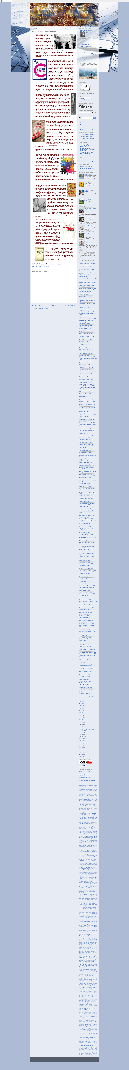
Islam (80, 922)
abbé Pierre (89, 785)
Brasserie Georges (90, 823)
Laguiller (95, 931)
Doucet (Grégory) (85, 874)
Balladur (88, 805)
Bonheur (86, 821)
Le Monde (87, 934)
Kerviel (87, 927)
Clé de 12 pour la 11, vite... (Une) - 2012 (87, 365)
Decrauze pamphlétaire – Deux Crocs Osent (53, 6)
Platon (92, 984)
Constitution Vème (89, 852)
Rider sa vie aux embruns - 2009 (86, 617)
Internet (92, 921)
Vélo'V (93, 1048)
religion (87, 1003)
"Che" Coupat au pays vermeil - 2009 (87, 356)
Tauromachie (94, 1030)
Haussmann (91, 909)
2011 (81, 745)
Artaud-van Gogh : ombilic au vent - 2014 (87, 288)
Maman (87, 944)
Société (87, 1024)
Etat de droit (87, 885)
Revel (91, 1004)
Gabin (82, 899)
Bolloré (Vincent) (94, 819)
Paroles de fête (91, 979)
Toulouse (84, 1036)
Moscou (82, 962)
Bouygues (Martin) (93, 822)
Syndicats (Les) (82, 1029)
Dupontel (84, 878)
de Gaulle (81, 867)
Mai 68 (87, 943)
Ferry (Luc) (87, 890)
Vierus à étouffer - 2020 (84, 679)
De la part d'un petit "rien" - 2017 (86, 391)
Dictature (95, 872)
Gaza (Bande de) (92, 900)
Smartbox (82, 1024)
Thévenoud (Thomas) (82, 1034)
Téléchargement (81, 1032)
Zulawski (90, 1054)
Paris (90, 978)
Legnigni (86, 937)
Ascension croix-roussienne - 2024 (86, 289)
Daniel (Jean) (81, 864)
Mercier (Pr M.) (94, 951)
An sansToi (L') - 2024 (83, 280)
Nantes (80, 965)
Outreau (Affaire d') (89, 975)
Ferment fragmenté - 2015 (84, 437)
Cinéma (90, 840)
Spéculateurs (87, 1025)
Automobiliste (84, 803)
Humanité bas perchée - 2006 (85, 474)
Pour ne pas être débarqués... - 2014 (87, 585)
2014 (81, 740)
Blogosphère (92, 817)
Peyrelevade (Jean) (82, 984)
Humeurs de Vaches (83, 773)
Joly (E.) (86, 925)
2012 (81, 743)
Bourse (85, 822)
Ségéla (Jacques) (91, 1020)
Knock (80, 929)
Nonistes (84, 969)
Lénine (89, 937)
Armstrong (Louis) (93, 798)
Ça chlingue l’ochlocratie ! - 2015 (86, 331)
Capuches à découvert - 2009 (85, 342)
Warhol (88, 1052)
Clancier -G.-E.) (89, 842)
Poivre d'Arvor (90, 985)
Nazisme (81, 966)
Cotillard (88, 856)
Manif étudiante (92, 944)
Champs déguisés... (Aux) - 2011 (86, 353)
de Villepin (86, 867)
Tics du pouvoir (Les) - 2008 (85, 646)
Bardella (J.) (81, 808)
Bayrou (88, 809)
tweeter (89, 1044)
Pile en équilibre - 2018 (84, 576)
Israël (86, 922)
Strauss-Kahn (85, 1026)
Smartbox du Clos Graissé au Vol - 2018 (87, 631)
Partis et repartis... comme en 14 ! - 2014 (87, 570)
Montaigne (94, 959)
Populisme (81, 990)
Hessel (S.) (83, 912)
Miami (84, 953)
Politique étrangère (83, 988)
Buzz (80, 827)
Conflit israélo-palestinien (87, 851)
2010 (81, 747)
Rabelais (87, 997)
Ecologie (91, 879)
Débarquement (81, 868)
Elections (95, 881)
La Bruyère (85, 930)
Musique (85, 964)
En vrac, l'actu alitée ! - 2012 (85, 421)
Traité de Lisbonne (83, 1038)
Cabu (91, 827)
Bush (96, 826)
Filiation (82, 891)
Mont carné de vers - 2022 (84, 532)
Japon (88, 924)
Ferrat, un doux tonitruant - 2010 (86, 439)
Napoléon (83, 965)
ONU (33, 266)
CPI (83, 859)
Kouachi (82, 929)
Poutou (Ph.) (85, 991)
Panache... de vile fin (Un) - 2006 (86, 558)
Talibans (88, 1029)
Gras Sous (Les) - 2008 (84, 460)
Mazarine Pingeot (82, 948)
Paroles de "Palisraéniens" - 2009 (86, 568)
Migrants (80, 956)
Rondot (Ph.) (87, 1008)
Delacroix (91, 869)
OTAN (80, 975)
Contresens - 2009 (83, 375)
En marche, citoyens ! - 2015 (85, 416)
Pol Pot (95, 985)
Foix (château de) (83, 892)
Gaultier (85, 900)
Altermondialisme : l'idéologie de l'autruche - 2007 (86, 273)
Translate (89, 100)
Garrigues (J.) (90, 899)
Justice (80, 927)
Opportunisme (81, 974)
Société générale (93, 1024)
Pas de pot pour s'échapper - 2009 (86, 571)
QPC (80, 997)
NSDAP (87, 970)
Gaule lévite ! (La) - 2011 (84, 453)
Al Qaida (89, 790)
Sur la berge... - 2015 (83, 635)
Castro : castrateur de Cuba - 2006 (86, 349)
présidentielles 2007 (91, 992)
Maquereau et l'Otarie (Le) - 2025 (86, 518)
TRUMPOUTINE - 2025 (84, 662)
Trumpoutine (86, 1042)
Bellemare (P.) (81, 812)
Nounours (87, 969)
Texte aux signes (91, 1033)
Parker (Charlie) (94, 978)
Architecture (81, 798)
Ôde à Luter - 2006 (83, 545)
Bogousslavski (81, 819)
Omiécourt (85, 971)
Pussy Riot (90, 996)
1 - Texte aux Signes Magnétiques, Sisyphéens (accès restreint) (86, 145)
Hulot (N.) (82, 917)
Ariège (85, 798)
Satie (93, 1016)
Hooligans (95, 915)
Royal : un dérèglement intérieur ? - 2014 (87, 620)
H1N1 (86, 907)
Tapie (88, 1030)
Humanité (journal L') (93, 917)
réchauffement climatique (84, 1001)
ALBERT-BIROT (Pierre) (85, 44)
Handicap (61, 264)
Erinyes (83, 885)
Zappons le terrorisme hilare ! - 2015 (87, 696)
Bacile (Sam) (90, 804)
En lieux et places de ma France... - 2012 (87, 414)
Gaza (88, 900)
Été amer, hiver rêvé (88, 174)
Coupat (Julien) (85, 857)
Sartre (91, 1016)
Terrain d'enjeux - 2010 (84, 640)
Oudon (83, 975)
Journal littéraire (94, 925)
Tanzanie (85, 1030)
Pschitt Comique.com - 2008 (85, 599)
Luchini (80, 942)
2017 (81, 717)
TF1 (96, 1033)
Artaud (86, 799)
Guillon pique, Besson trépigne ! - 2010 (87, 465)
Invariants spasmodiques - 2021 (86, 483)
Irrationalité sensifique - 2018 (85, 486)
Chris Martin (86, 840)
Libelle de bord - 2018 (83, 506)
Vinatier (89, 1049)
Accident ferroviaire (87, 786)
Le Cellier (83, 934)
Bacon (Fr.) (95, 804)
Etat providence (91, 885)
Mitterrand (81, 957)
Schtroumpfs (95, 1017)
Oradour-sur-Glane (87, 974)
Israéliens (88, 922)
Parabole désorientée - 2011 (85, 565)
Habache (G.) (90, 907)
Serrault (84, 1021)
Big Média (95, 815)
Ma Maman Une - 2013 (84, 517)
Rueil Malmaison (91, 1009)
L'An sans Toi (82, 59)
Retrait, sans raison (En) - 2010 (85, 612)
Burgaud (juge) (91, 826)
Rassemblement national (89, 999)
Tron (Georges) (88, 1041)
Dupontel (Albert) (89, 878)
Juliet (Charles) (82, 926)
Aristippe (87, 798)
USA (82, 1047)
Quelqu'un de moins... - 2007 (85, 604)
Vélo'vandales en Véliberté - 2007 (86, 676)
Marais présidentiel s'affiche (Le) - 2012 (87, 520)
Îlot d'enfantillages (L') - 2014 (85, 477)
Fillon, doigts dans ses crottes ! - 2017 (87, 442)
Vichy (96, 1048)
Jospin (89, 925)
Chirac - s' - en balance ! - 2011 (85, 361)
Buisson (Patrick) (85, 826)
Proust (83, 996)
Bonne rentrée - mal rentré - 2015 (86, 320)
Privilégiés (88, 995)
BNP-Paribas (81, 818)
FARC (96, 887)
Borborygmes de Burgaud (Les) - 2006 (87, 323)
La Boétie (80, 930)
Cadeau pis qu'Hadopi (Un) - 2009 (86, 333)
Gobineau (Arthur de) (92, 903)
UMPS (96, 1044)
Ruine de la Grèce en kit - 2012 (85, 622)
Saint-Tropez (91, 1013)
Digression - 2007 (82, 402)
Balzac (92, 805)
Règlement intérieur (82, 1003)
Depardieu (80, 872)
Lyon (87, 942)
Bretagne (85, 824)
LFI (96, 938)
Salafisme (95, 1013)
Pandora (95, 976)
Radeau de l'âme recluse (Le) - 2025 (87, 606)
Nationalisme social (90, 965)
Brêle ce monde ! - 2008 (84, 326)
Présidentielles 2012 (83, 994)
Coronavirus (83, 855)
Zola (88, 1054)
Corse (93, 855)
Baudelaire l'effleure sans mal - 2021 (87, 307)
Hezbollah (87, 912)
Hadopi (80, 908)
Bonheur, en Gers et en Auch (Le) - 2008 (87, 318)
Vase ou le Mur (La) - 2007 (84, 674)
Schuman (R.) (81, 1019)
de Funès (95, 865)
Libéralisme (88, 939)
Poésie (95, 984)
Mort (80, 962)
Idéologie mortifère (93, 918)
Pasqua (95, 979)
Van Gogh (85, 1048)
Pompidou (95, 988)
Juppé (95, 926)
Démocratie (89, 870)
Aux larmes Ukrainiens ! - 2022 (85, 296)
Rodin (80, 1008)
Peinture (83, 980)
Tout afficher (95, 54)
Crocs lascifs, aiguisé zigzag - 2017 (86, 385)
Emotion (93, 882)
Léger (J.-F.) (94, 935)
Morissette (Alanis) (94, 961)
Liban (85, 939)
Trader (84, 1037)
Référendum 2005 (93, 1001)
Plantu (88, 984)
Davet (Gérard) (86, 865)
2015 (81, 738)
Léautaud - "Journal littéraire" (87, 168)
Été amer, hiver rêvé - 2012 (85, 427)
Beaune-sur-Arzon (94, 809)
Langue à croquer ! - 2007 (84, 496)
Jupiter (92, 926)
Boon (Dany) (81, 822)
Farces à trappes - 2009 (84, 433)
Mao (96, 944)
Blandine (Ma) (87, 817)
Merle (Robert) (84, 952)
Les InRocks (84, 938)
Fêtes (80, 891)
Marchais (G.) (87, 946)
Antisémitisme (88, 796)
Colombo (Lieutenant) (93, 846)
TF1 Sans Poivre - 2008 (84, 644)
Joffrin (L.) (82, 925)
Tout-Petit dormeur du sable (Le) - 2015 (87, 652)
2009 (81, 749)
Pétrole (95, 983)
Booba (95, 821)
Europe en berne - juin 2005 (85, 428)
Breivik (95, 823)
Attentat (84, 801)
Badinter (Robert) (82, 805)
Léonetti (92, 937)
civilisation (81, 842)
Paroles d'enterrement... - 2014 (85, 567)
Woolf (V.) (91, 1053)
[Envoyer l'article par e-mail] (46, 263)
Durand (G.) (94, 878)
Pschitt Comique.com (88, 249)
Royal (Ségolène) (83, 1009)
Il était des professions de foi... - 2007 (87, 475)
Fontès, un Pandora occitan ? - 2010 (87, 444)
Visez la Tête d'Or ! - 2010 (84, 684)
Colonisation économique (83, 847)
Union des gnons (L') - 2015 (85, 671)
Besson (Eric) (81, 814)
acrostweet (93, 786)
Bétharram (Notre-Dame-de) (89, 814)
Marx (88, 947)
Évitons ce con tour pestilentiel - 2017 (87, 431)
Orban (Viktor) (94, 974)
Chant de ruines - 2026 (84, 355)
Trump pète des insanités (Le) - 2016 (87, 664)
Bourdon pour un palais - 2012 (85, 325)
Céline (89, 833)
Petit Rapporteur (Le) (90, 983)
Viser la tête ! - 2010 (83, 682)
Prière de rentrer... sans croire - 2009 (87, 593)
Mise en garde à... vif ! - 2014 (85, 531)
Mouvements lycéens (93, 962)
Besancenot (94, 813)
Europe (87, 886)
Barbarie (89, 806)
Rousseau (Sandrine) (93, 1008)
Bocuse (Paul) (94, 818)
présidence (81, 992)
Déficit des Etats (86, 869)
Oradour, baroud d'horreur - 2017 (86, 549)
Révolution (94, 1004)
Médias (91, 948)
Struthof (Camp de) (83, 1028)
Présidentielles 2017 (92, 994)
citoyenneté (95, 841)
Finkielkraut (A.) (94, 891)
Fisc (79, 892)
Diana (89, 872)
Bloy (96, 817)
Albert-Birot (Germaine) (83, 791)
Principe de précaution (83, 995)
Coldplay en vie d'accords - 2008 (86, 367)
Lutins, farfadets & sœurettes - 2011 (86, 513)
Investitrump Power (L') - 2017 (85, 484)
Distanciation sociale (83, 873)
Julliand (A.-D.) (88, 926)
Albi (96, 791)
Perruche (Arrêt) (38, 266)
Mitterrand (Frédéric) (88, 957)
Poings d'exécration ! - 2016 (85, 581)
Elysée (84, 882)
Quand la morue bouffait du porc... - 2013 (88, 601)
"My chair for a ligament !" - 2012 (86, 534)
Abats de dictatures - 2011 (84, 261)
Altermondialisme (91, 794)
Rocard (95, 1006)
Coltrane (91, 847)
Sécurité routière (85, 1020)
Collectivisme (94, 845)
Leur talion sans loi (88, 182)
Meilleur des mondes (68, 264)
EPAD (80, 883)
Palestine (95, 975)
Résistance (84, 1004)
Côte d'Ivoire (85, 856)
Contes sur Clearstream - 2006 (85, 373)
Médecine (87, 948)
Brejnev (80, 824)
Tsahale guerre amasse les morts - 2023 (87, 668)
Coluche (95, 847)
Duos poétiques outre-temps (87, 161)
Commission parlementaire (84, 849)
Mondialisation (82, 959)
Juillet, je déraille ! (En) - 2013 (85, 495)
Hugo (92, 916)
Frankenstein (81, 895)
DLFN (88, 873)
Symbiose (95, 1028)
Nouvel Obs (91, 969)
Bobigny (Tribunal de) (88, 818)
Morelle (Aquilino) (87, 961)
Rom (82, 1008)
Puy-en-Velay (94, 996)
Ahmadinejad (89, 789)
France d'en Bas (93, 894)
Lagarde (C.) (92, 931)
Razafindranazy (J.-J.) (86, 1000)
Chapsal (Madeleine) (86, 836)
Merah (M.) (81, 951)
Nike (79, 969)
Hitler (85, 913)
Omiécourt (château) (92, 971)
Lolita (92, 940)
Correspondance (89, 855)
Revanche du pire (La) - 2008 (85, 614)
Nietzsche (91, 968)
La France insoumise (91, 930)
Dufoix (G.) (86, 877)
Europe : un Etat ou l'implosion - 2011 (87, 430)
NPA (84, 970)
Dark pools (92, 864)
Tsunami (80, 1044)
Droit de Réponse (91, 874)
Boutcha (88, 822)
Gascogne (95, 899)
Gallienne (85, 899)
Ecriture (81, 881)
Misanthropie (94, 956)
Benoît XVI (92, 812)
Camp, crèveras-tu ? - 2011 (85, 338)
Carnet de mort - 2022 (83, 344)
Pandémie (92, 976)
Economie (95, 879)
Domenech (92, 873)
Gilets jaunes (90, 902)
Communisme (94, 849)
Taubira (90, 1030)
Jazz (90, 924)
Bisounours (81, 817)
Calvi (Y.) (95, 827)
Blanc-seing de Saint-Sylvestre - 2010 (87, 311)
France (85, 894)
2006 (81, 754)
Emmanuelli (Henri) (88, 882)
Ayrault (80, 804)
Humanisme (87, 917)
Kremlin (91, 929)
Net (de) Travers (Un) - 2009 (85, 535)
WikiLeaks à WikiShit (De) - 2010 (86, 695)
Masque (90, 947)
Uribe (80, 1047)
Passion (80, 980)
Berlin (90, 813)
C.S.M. (89, 827)
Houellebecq (81, 916)
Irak (94, 921)
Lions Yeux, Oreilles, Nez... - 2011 (86, 510)
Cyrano (86, 863)
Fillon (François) (87, 891)
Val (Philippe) (86, 1047)
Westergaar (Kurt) (93, 1052)
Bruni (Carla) (91, 824)
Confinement (87, 850)
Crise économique (89, 859)
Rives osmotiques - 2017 (84, 618)
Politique (94, 987)
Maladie (80, 944)
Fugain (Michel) (87, 898)
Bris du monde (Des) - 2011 (85, 328)
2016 (81, 719)
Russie (86, 1011)
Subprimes (90, 1028)
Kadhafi (84, 927)
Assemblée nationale (87, 800)
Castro (83, 832)
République (91, 1003)
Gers (85, 902)
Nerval (96, 966)
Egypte (91, 881)
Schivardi (84, 1017)
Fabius (82, 887)
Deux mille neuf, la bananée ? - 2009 (87, 401)
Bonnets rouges (91, 821)
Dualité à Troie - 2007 (83, 411)
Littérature (89, 940)
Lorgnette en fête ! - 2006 (84, 512)
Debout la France (87, 868)
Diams (87, 872)
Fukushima (93, 898)
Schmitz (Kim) (89, 1017)
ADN (96, 786)
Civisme (84, 842)
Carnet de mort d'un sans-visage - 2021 (87, 346)
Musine (80, 964)
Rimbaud (85, 1006)
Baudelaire (84, 809)
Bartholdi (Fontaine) (90, 808)
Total (82, 1036)
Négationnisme (91, 966)
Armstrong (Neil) (82, 799)
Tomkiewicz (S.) (45, 266)
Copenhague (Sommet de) (87, 854)
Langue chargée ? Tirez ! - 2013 (86, 498)
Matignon (95, 947)
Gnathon (85, 903)
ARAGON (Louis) (84, 48)
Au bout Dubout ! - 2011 (84, 293)
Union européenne (87, 1045)
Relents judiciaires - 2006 (84, 609)
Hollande (89, 913)
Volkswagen (81, 1050)
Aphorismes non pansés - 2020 (85, 283)
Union (80, 1045)
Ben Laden (89, 812)
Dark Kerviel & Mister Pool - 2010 (86, 390)
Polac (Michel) (82, 987)
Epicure (82, 883)
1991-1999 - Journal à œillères (87, 134)
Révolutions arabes (82, 1005)
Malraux (84, 944)
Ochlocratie (81, 971)
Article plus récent (37, 305)
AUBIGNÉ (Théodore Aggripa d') (87, 53)
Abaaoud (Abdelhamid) (82, 785)
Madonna (80, 943)
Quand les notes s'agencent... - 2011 (87, 602)
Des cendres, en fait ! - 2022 (85, 394)
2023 (81, 707)
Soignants (80, 1025)
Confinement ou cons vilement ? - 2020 (87, 371)
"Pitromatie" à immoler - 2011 (85, 579)
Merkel (80, 952)
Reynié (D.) (89, 1005)
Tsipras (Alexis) (94, 1042)
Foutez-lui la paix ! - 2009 (84, 449)
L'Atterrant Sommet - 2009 (84, 501)
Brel (82, 824)
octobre (83, 722)
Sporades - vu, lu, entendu (84, 779)
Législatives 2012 (82, 937)
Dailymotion (93, 863)
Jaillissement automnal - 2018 (85, 490)
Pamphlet (88, 976)
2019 (81, 714)
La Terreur (87, 931)
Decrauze (92, 868)
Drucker (83, 876)
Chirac (92, 838)
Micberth (88, 953)
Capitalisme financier (92, 829)
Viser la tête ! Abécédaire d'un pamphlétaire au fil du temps (87, 128)
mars (82, 734)
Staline (90, 1025)
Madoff (95, 942)
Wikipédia (84, 1053)
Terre (85, 1032)
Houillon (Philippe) (87, 916)
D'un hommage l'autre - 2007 (85, 413)
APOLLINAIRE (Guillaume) (86, 46)
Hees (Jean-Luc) (86, 911)
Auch (90, 801)
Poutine (81, 991)
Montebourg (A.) (82, 960)
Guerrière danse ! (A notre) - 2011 (86, 462)
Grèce (95, 904)
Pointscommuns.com (82, 985)
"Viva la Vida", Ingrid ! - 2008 (85, 685)
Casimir (91, 831)
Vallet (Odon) (94, 1047)
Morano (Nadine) (82, 961)
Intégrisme (81, 921)
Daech (89, 863)
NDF (84, 966)
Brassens (84, 823)
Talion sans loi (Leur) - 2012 (85, 637)
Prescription (95, 991)
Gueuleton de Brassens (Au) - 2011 (86, 464)
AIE (92, 789)
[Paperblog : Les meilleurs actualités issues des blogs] (82, 766)
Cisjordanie (90, 841)
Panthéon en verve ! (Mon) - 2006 (86, 563)
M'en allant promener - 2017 (85, 523)
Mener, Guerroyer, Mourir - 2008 (86, 525)
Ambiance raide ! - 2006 (84, 274)
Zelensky (85, 1054)
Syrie (85, 1029)
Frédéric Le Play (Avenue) (91, 895)
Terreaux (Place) (89, 1032)
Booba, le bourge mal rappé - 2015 (86, 322)
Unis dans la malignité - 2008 (85, 673)
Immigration (81, 920)
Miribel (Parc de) (86, 956)
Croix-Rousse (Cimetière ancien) (85, 862)
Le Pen (91, 934)
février (82, 736)
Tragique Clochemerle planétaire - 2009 (87, 653)
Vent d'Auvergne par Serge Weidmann (87, 780)
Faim (86, 887)
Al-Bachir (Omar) (94, 790)
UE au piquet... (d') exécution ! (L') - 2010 (88, 669)
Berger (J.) (87, 813)
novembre (83, 720)
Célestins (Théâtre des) (83, 833)
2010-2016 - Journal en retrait (87, 138)
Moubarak (86, 962)
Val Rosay (90, 1047)
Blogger (79, 1059)
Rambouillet (83, 999)
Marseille (84, 947)
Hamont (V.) (87, 908)
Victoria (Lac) (81, 1049)
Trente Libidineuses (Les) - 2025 (86, 658)
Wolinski (87, 1053)
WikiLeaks (81, 1053)
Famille (88, 887)
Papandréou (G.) (86, 978)
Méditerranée (94, 948)
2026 (81, 701)
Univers (95, 1045)
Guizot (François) (82, 907)
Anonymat (87, 795)
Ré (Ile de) (94, 1000)
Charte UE (56, 264)
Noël (81, 969)
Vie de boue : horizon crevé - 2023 (86, 677)
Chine (89, 838)
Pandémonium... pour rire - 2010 (86, 560)
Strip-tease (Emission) (93, 1026)
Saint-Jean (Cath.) (89, 1012)
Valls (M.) (81, 1048)
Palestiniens (81, 976)
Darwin (95, 864)
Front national (81, 898)
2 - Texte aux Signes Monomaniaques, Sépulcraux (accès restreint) (87, 149)
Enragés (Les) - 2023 (83, 417)
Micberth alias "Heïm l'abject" (87, 166)
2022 (81, 708)
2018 (81, 715)
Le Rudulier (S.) (84, 935)
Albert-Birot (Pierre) (91, 791)
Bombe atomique (82, 821)
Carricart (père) (86, 831)
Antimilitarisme (81, 796)
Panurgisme (81, 978)
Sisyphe (92, 1022)
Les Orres (88, 938)
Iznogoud (91, 922)
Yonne (94, 1053)
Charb (92, 836)
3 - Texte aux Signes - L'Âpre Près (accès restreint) (86, 153)
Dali (96, 863)
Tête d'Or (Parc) (83, 1033)
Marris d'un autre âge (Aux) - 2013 (86, 521)
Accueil (54, 305)
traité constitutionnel (91, 1037)
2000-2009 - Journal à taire (86, 136)
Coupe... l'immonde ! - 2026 (85, 382)
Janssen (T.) (84, 924)
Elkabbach (80, 882)
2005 (81, 756)
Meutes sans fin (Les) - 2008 (85, 526)
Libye (86, 940)
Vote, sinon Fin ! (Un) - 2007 (85, 693)
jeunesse (93, 924)
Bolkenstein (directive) (87, 819)
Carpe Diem (81, 831)
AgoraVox (85, 789)
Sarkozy (81, 1016)
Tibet (87, 1034)
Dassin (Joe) (81, 865)
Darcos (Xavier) (87, 864)
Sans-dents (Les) (93, 1014)
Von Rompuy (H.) (86, 1050)
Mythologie (95, 964)
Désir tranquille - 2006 (83, 396)
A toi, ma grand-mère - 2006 (85, 291)
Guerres (87, 905)
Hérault (80, 912)
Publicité (87, 996)
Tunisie (83, 1044)
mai (82, 727)
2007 (81, 752)
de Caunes (91, 865)
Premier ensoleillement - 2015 (85, 588)
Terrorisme (94, 1032)
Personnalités (81, 983)
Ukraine (92, 1044)
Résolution (88, 1004)
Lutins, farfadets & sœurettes (88, 200)
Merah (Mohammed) (87, 951)
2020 (81, 712)
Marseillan (80, 947)
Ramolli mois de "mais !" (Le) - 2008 (86, 607)
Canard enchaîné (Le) (89, 828)
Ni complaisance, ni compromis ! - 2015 (87, 537)
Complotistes (81, 850)
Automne (80, 803)
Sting (93, 1025)
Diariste (92, 872)
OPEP (96, 973)
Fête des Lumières (93, 890)
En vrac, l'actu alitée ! (89, 225)
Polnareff (90, 988)
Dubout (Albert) (91, 876)
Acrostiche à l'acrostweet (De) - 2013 (87, 263)
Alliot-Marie (86, 794)
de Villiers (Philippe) (93, 867)
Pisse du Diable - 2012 (84, 578)
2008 (81, 750)
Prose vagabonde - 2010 (84, 595)
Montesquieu (87, 960)
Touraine (95, 1036)
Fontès (88, 892)
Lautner (80, 934)
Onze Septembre (89, 973)
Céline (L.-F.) (94, 833)
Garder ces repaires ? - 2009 (85, 452)
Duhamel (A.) (91, 877)
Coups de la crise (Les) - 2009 (85, 384)
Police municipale (88, 987)
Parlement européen (82, 979)
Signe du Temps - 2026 (84, 628)
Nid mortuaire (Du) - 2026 (84, 539)
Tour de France (90, 1036)
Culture (95, 862)
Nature (95, 965)
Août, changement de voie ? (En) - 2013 (87, 282)
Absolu (92, 785)
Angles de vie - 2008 (83, 276)
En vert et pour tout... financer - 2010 (87, 419)
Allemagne (81, 794)
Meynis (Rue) (90, 952)
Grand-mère (91, 904)
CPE (82, 859)
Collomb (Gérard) (82, 846)
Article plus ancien (70, 305)
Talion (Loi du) (92, 1029)
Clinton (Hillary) (85, 844)
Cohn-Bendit (85, 845)
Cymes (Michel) (81, 863)
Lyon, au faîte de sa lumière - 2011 (86, 515)
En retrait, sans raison (89, 217)
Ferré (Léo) (83, 890)
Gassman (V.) (81, 900)
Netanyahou (81, 968)
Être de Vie (83, 886)
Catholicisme (95, 832)
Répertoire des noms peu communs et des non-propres (87, 125)
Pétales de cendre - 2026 (84, 573)
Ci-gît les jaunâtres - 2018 (84, 364)
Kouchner (86, 929)
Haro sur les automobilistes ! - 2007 (86, 469)
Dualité (87, 876)
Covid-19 (93, 857)
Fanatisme (92, 887)
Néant (87, 966)
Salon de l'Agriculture (83, 1014)
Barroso (85, 808)
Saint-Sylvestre (85, 1013)
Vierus (86, 1049)
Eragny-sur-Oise (87, 883)
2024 (81, 705)
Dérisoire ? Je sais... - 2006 (85, 393)
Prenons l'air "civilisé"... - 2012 (85, 592)
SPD (83, 1025)
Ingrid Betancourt (93, 920)
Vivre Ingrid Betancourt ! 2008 (85, 687)
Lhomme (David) (81, 939)
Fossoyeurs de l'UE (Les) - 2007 (86, 445)
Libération (92, 939)
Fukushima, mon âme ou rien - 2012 (86, 450)
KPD (89, 929)
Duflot (83, 877)
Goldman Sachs (82, 904)
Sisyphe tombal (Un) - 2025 (85, 629)
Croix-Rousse (94, 860)
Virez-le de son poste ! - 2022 (85, 681)
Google (86, 904)
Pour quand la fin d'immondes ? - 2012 (87, 587)
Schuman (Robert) (87, 1019)
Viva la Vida (94, 1049)
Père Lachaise (94, 980)
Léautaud (90, 935)
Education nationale (86, 881)
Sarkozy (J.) (87, 1016)
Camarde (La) (82, 828)
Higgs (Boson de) (92, 912)
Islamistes (83, 922)
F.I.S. (80, 887)
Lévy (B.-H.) (92, 938)
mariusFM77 (70, 1059)
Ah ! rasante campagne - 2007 (85, 265)
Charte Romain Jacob (49, 264)
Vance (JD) (90, 1048)
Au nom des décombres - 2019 (85, 294)
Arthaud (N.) (90, 799)
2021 (81, 710)
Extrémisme (95, 886)
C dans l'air (84, 827)
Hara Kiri (83, 909)
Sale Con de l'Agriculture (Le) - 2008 (86, 623)
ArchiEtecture (94, 796)
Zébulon (82, 1054)
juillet (82, 724)
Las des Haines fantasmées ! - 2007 (86, 500)
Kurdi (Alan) (95, 929)
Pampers (84, 976)
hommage (86, 915)
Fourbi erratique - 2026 (84, 447)
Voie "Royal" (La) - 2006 (84, 691)
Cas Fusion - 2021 (83, 347)
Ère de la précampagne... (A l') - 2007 (87, 422)
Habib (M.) (95, 907)
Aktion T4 (42, 264)
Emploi (96, 882)
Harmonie (87, 909)
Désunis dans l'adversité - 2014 (85, 398)
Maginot (84, 943)
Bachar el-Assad (85, 804)
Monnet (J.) (88, 959)
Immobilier (86, 920)
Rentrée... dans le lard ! (84, 610)
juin (82, 726)
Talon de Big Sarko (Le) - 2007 (85, 638)
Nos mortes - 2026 (83, 540)
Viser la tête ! (87, 233)
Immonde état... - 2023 (84, 479)
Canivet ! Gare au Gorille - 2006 (86, 339)
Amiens (95, 794)
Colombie (87, 846)
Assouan (93, 800)
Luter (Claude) (83, 942)
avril (82, 732)
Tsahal (89, 1042)
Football (91, 892)
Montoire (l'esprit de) (93, 960)
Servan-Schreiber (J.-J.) (91, 1021)
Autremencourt (94, 803)
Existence (91, 886)
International (87, 921)
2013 (81, 742)
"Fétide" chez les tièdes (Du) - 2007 (86, 441)
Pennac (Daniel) (89, 980)
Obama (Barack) (93, 970)
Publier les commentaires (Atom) (45, 308)
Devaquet (84, 872)
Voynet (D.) (91, 1050)
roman (84, 1008)
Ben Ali (85, 812)
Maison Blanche (93, 943)
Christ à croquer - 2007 (84, 362)
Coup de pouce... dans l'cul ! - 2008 (86, 379)
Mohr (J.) (95, 957)
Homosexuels (91, 915)
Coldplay (90, 845)
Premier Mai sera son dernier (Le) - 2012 (87, 590)
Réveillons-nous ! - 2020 (84, 615)
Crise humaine (88, 860)
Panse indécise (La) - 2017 (84, 562)
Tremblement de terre (92, 1038)
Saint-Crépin (84, 1012)
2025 (81, 703)
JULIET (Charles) (89, 32)
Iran (96, 921)
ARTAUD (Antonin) (84, 50)
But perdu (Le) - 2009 (83, 330)
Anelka (83, 795)
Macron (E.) (91, 942)
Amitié (80, 795)
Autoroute (89, 803)
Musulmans (90, 964)
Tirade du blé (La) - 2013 (84, 647)
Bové (80, 823)
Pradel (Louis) (90, 991)
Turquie (86, 1044)
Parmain (87, 979)
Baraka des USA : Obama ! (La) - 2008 (87, 303)
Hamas (83, 908)
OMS (74, 264)
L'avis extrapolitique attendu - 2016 (86, 503)
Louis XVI (95, 940)
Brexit (88, 824)
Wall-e (84, 1052)
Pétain (85, 983)
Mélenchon (94, 950)
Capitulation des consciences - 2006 (86, 341)
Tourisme (80, 1037)
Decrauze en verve (84, 159)
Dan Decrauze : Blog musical (85, 771)
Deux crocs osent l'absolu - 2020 (86, 399)
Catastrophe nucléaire (88, 832)
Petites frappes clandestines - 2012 (86, 575)
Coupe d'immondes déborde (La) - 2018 (87, 381)
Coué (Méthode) (94, 856)
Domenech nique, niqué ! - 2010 (86, 409)
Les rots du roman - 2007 (84, 504)
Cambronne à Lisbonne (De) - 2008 (86, 336)
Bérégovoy (83, 813)
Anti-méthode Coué (93, 795)
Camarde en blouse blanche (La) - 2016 (87, 334)
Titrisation (90, 1034)
